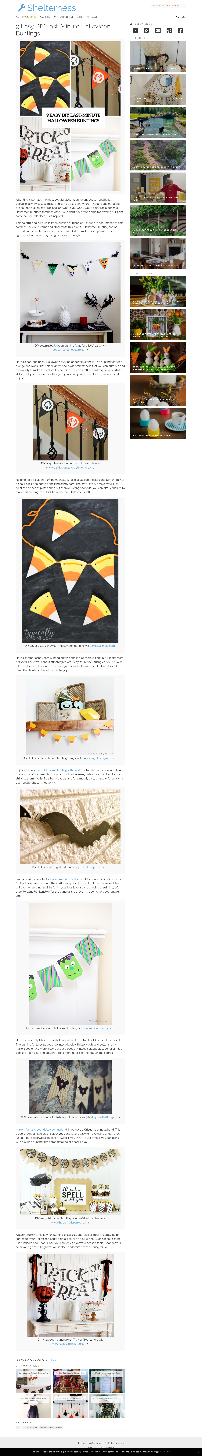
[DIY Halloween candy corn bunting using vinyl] (70, 754)
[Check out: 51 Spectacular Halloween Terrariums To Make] (107, 1406)
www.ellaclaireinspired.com (69, 1343)
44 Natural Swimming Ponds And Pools (156, 134)
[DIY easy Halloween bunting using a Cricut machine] (70, 1214)
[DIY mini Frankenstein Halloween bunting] (70, 1024)
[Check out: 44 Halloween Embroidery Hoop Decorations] (33, 1406)
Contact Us (91, 1447)
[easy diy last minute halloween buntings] (70, 190)
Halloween (158, 6)
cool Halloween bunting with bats (58, 770)
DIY (54, 16)
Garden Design (67, 16)
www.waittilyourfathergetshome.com (69, 467)
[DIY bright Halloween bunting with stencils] (70, 459)
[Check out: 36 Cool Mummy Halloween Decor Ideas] (107, 1381)
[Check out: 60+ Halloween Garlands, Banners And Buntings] (33, 1381)
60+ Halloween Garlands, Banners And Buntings (33, 1374)
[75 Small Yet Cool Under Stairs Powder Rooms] (158, 89)
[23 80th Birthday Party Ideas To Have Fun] (158, 188)
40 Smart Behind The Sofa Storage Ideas (157, 266)
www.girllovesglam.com (101, 758)
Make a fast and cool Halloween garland (41, 1129)
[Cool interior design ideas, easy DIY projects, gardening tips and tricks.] (47, 13)
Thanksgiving (172, 6)
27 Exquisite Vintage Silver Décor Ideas (157, 69)
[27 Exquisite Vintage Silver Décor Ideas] (158, 56)
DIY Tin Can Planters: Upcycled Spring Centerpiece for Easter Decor (156, 302)
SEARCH (182, 16)
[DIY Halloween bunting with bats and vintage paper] (70, 1113)
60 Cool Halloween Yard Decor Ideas (70, 1373)
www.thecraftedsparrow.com (69, 1222)
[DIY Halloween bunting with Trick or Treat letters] (70, 1336)
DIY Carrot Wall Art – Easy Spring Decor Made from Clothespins (154, 335)
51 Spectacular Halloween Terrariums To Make (107, 1399)
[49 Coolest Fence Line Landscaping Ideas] (158, 220)
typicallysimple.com (102, 645)
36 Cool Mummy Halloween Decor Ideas (107, 1374)
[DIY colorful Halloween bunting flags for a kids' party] (70, 342)
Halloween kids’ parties (65, 879)
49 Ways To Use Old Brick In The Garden (157, 167)
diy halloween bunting (51, 1428)
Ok (168, 1452)
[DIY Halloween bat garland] (70, 863)
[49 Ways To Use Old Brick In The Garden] (158, 155)
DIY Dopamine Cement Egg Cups (151, 435)
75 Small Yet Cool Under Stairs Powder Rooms (157, 100)
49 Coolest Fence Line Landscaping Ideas (154, 231)
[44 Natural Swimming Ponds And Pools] (158, 122)
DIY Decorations (30, 1428)
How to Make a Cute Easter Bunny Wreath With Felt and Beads (153, 368)
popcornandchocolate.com (69, 349)
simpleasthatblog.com (105, 1117)
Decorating (44, 16)
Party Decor (92, 16)
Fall (182, 6)
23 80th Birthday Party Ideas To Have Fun (155, 198)
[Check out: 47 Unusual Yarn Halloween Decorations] (70, 1406)
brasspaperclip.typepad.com (89, 867)
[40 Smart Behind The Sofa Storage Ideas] (158, 253)
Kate (53, 1360)
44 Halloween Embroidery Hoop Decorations (33, 1399)
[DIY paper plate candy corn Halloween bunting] (70, 642)
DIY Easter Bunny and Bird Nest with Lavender (155, 401)
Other (80, 16)
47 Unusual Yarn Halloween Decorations (70, 1399)
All (17, 16)
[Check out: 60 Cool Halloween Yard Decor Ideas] (70, 1381)
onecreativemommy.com (98, 1028)
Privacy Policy (107, 1447)
